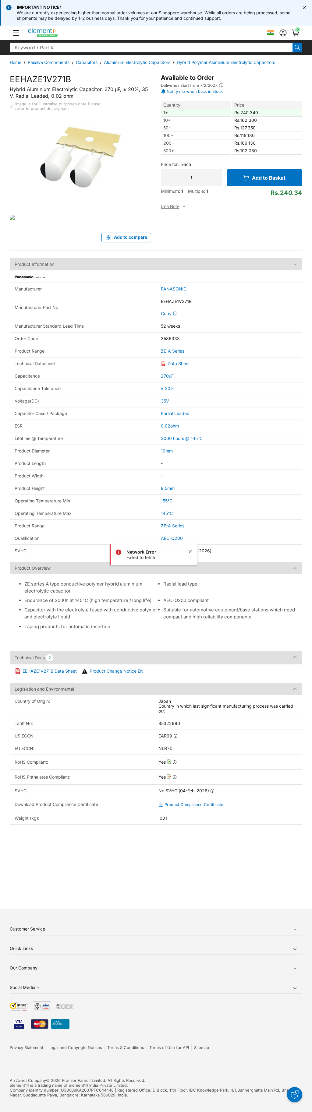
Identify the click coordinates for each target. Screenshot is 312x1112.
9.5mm (168, 488)
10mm (167, 450)
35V (165, 400)
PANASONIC (173, 289)
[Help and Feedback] (294, 1094)
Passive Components (48, 62)
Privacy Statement (26, 1047)
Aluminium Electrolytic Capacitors (137, 62)
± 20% (168, 388)
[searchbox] (151, 47)
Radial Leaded (175, 413)
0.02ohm (170, 425)
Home (15, 62)
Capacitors (87, 62)
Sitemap (201, 1047)
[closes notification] (304, 7)
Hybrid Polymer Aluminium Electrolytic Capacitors (226, 62)
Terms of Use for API (169, 1047)
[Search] (297, 47)
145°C (167, 513)
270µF (167, 375)
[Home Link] (54, 33)
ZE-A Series (172, 351)
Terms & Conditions (125, 1047)
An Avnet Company (28, 1080)
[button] (16, 33)
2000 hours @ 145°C (182, 438)
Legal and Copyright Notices (75, 1047)
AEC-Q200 (172, 538)
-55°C (166, 500)
